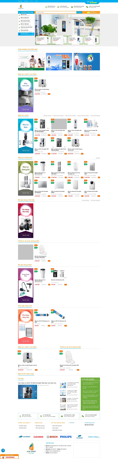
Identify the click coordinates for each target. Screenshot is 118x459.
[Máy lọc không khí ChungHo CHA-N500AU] (42, 185)
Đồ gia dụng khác (25, 265)
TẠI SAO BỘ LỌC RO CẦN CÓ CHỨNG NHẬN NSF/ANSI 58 (73, 384)
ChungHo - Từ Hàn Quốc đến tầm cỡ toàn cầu (90, 387)
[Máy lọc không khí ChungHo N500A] (59, 185)
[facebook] (85, 425)
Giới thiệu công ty (23, 425)
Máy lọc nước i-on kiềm (27, 74)
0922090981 (93, 3)
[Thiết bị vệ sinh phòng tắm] (25, 252)
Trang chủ (20, 1)
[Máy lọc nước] (25, 136)
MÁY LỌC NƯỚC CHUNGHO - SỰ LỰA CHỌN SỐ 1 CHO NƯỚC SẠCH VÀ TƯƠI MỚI (91, 396)
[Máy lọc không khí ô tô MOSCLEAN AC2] (95, 40)
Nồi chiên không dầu (95, 200)
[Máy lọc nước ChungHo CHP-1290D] (75, 124)
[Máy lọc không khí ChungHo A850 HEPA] (59, 166)
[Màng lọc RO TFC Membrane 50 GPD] (59, 314)
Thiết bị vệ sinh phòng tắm (28, 241)
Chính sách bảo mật (40, 427)
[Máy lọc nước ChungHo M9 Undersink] (92, 124)
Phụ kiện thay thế (25, 306)
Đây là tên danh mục (26, 374)
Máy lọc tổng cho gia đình (83, 115)
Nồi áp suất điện (85, 200)
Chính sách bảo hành (57, 425)
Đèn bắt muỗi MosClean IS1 (57, 279)
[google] (93, 425)
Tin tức (31, 1)
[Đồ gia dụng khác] (25, 285)
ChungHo (98, 157)
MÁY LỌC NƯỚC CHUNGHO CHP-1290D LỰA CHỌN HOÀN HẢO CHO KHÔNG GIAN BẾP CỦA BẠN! (90, 402)
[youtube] (91, 425)
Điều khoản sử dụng (40, 425)
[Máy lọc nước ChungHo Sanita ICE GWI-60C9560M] (79, 40)
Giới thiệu (26, 1)
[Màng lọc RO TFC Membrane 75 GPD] (42, 314)
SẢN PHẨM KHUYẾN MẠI (27, 49)
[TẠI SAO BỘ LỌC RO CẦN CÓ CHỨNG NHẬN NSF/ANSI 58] (63, 385)
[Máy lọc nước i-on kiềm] (25, 95)
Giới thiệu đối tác (22, 427)
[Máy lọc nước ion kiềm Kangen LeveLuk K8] (42, 83)
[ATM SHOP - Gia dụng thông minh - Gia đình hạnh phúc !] (20, 6)
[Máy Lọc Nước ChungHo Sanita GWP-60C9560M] (59, 142)
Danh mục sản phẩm (27, 12)
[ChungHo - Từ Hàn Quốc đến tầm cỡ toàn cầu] (63, 400)
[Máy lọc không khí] (25, 178)
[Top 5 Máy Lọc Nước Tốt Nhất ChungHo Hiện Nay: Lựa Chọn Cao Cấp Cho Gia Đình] (27, 392)
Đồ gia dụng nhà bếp (26, 200)
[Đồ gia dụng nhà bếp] (25, 220)
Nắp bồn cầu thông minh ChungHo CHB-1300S (40, 39)
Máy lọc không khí (25, 157)
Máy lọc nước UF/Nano (58, 115)
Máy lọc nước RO (47, 115)
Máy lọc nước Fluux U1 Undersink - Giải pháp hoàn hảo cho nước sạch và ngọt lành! (91, 407)
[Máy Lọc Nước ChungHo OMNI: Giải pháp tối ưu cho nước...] (63, 407)
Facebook (71, 422)
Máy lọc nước (23, 115)
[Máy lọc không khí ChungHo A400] (75, 185)
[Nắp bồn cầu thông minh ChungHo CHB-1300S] (47, 40)
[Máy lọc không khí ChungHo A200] (92, 185)
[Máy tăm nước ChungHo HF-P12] (63, 40)
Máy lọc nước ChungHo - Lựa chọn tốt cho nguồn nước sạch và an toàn (90, 391)
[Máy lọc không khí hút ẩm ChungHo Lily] (75, 166)
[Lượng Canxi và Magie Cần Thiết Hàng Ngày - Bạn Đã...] (63, 393)
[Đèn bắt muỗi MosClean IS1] (59, 273)
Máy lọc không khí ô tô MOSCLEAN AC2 (88, 39)
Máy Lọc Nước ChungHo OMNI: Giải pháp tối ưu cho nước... (72, 406)
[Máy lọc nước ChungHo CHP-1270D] (59, 124)
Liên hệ (36, 1)
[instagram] (89, 425)
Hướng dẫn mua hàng (57, 430)
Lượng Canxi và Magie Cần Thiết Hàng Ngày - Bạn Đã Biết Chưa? (90, 383)
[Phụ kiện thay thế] (25, 326)
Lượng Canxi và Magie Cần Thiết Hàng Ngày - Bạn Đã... (72, 392)
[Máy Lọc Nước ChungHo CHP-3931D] (42, 142)
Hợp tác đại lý (55, 427)
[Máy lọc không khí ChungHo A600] (92, 166)
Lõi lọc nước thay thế (95, 115)
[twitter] (87, 425)
